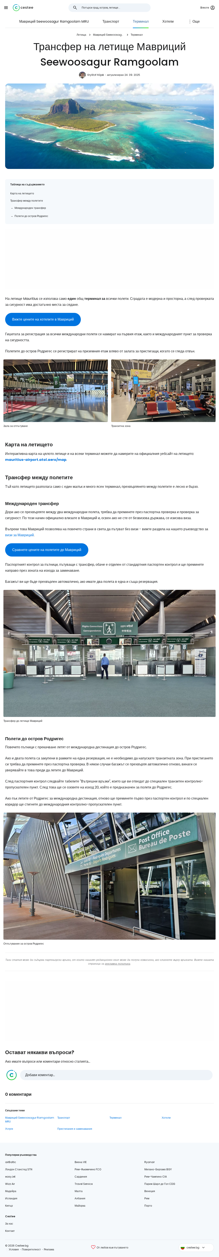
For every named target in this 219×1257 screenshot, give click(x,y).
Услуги (9, 1129)
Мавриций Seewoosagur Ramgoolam (108, 35)
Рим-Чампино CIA (155, 1176)
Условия (14, 1249)
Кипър (9, 1205)
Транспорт (110, 21)
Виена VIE (81, 1162)
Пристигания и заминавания (74, 1129)
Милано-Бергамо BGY (158, 1169)
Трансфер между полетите (26, 200)
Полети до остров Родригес (31, 216)
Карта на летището (22, 193)
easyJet (10, 1176)
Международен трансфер (30, 208)
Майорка (80, 1205)
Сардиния (81, 1176)
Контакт (10, 1231)
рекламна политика (117, 963)
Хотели (168, 21)
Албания (80, 1198)
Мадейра (10, 1191)
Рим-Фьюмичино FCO (88, 1169)
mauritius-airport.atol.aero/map (35, 459)
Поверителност (31, 1249)
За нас (9, 1223)
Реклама (49, 1249)
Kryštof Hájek (95, 75)
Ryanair (149, 1162)
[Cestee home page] (23, 7)
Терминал (141, 21)
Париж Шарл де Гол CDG (159, 1184)
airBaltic (10, 1162)
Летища (81, 35)
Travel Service (84, 1184)
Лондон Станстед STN (18, 1169)
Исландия (11, 1198)
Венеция (149, 1191)
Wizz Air (10, 1184)
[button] (6, 7)
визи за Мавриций (19, 535)
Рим (146, 1198)
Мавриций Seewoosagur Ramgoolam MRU (54, 21)
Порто (148, 1205)
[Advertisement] (109, 259)
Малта (79, 1191)
